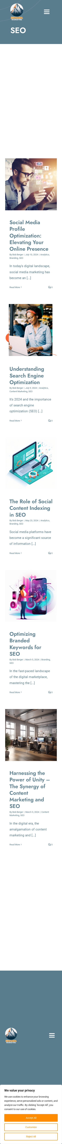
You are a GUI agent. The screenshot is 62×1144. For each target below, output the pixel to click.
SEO (21, 258)
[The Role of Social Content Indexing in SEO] (31, 463)
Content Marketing (18, 391)
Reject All (31, 1136)
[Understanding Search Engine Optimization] (31, 330)
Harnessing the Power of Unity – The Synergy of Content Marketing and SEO (28, 735)
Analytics (44, 254)
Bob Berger (17, 254)
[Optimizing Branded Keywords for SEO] (31, 596)
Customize (31, 1127)
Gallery (34, 184)
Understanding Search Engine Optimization (28, 331)
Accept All (31, 1117)
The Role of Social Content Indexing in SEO (28, 463)
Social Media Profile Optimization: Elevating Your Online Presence (28, 184)
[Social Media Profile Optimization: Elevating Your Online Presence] (31, 184)
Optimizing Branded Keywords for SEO (28, 596)
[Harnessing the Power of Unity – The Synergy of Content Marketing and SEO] (31, 735)
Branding (13, 258)
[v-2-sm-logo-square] (16, 5)
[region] (31, 1114)
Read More (14, 287)
